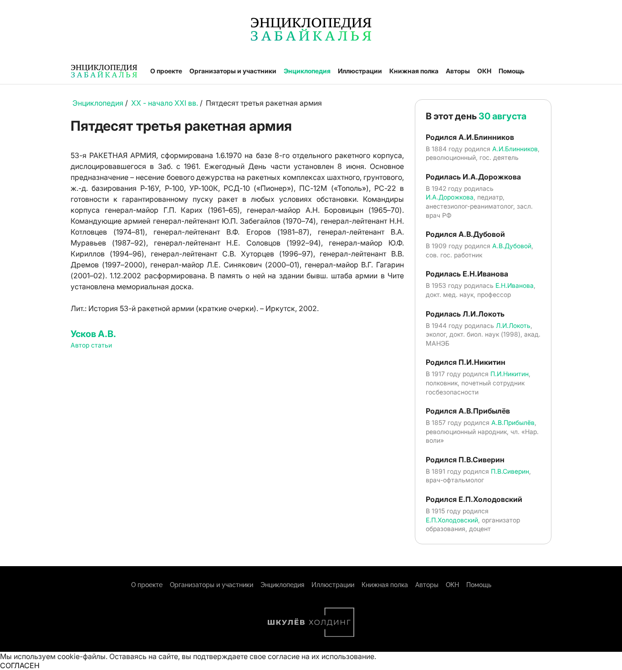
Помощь (512, 71)
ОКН (484, 71)
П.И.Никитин (509, 374)
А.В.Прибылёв (513, 422)
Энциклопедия (307, 71)
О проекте (166, 71)
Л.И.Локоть (513, 325)
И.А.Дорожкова (450, 197)
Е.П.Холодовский (452, 520)
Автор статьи (91, 345)
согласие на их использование (321, 656)
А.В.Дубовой (511, 246)
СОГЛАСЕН (20, 665)
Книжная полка (413, 71)
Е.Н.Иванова (514, 285)
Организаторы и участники (232, 71)
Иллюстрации (360, 71)
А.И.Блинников (515, 149)
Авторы (458, 71)
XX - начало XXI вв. (164, 102)
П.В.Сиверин (510, 471)
